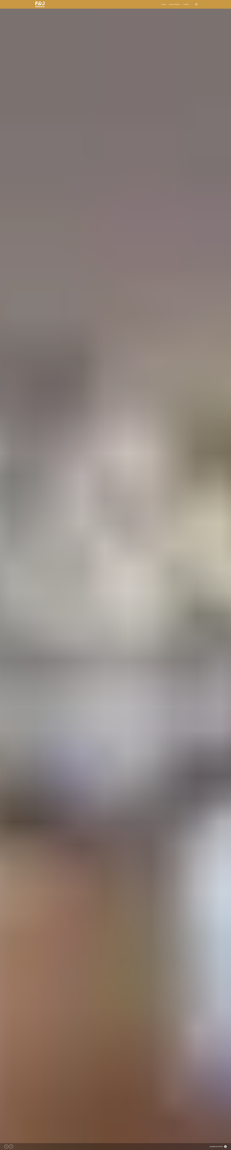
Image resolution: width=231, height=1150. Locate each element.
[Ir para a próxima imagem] (11, 1147)
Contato (186, 4)
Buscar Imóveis (174, 4)
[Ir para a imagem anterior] (6, 1147)
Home (164, 4)
